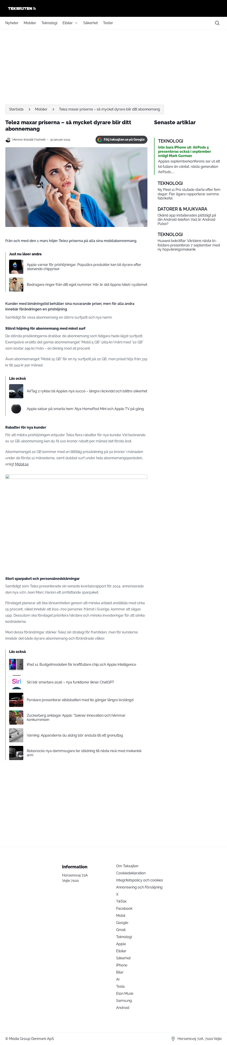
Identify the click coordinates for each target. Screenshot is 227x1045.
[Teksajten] (113, 8)
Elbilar (68, 23)
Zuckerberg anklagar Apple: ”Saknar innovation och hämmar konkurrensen (76, 717)
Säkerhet (90, 23)
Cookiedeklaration (131, 873)
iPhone (121, 965)
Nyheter (11, 23)
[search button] (217, 23)
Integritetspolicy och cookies (139, 880)
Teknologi (49, 23)
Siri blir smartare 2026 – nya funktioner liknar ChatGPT (70, 682)
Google (122, 923)
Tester (108, 23)
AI (117, 979)
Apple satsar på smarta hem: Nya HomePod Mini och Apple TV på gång (85, 409)
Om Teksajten (127, 866)
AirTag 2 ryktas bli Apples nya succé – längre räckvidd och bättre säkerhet (87, 391)
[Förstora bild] (141, 480)
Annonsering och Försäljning (139, 887)
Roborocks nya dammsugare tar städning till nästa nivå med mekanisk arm (84, 753)
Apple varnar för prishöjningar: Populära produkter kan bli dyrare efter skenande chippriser (84, 267)
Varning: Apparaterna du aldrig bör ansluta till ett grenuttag (75, 735)
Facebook (124, 908)
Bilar (119, 972)
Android (122, 1008)
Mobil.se (22, 464)
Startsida (16, 109)
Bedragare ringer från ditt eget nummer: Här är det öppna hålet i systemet (87, 285)
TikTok (121, 901)
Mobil (120, 915)
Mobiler (30, 23)
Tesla (120, 986)
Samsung (124, 1001)
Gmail (120, 930)
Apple (121, 944)
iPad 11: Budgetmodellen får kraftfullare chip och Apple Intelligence (81, 664)
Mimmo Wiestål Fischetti (28, 139)
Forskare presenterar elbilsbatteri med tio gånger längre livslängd (80, 700)
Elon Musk (124, 993)
